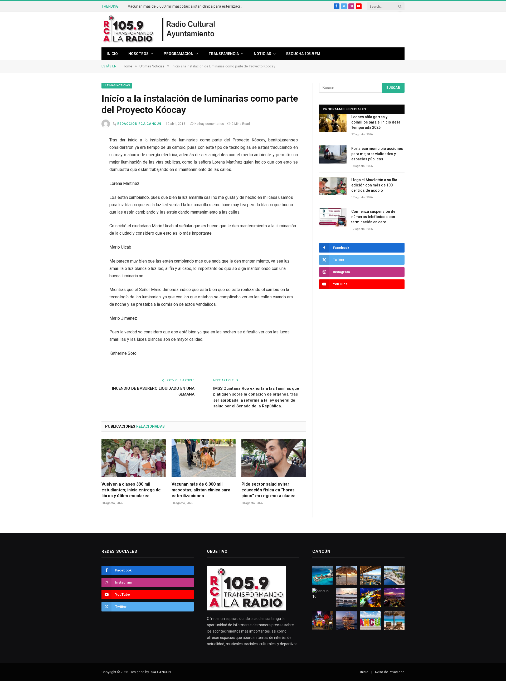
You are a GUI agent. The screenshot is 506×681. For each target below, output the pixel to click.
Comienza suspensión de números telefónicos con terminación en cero (373, 216)
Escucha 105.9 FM (303, 54)
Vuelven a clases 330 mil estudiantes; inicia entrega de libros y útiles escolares (131, 490)
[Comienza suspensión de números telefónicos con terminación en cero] (333, 217)
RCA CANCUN (160, 672)
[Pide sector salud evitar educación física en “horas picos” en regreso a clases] (273, 458)
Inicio (112, 54)
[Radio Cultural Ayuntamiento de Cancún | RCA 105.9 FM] (189, 29)
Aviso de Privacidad (389, 672)
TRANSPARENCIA (223, 54)
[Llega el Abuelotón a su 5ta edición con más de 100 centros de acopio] (333, 186)
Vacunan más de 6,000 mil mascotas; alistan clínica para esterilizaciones (187, 6)
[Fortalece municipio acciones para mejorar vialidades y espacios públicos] (333, 154)
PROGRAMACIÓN (178, 54)
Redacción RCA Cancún (139, 124)
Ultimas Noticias (117, 85)
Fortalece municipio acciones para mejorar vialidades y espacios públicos (377, 153)
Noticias (262, 54)
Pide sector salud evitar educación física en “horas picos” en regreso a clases (268, 490)
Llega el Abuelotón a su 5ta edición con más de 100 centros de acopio (374, 185)
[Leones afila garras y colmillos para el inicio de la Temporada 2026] (333, 123)
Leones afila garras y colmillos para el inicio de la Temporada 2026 (375, 122)
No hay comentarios (209, 124)
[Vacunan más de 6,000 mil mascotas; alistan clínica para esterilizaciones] (204, 458)
